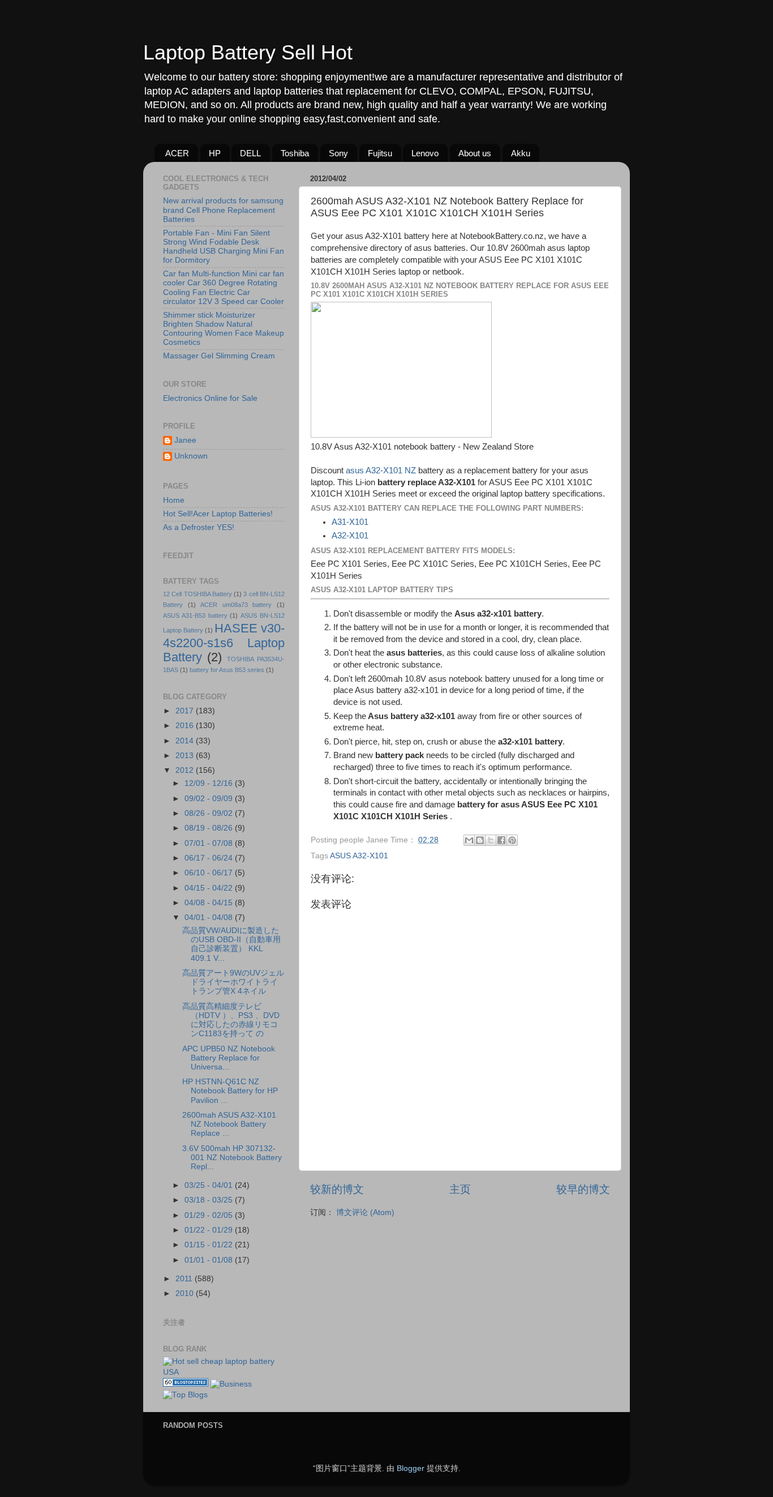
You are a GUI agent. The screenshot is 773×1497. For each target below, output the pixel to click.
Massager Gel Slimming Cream (219, 356)
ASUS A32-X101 (359, 856)
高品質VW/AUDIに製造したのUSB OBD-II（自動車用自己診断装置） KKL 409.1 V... (231, 944)
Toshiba (295, 153)
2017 (185, 711)
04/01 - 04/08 (209, 917)
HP (215, 153)
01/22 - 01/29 (209, 1230)
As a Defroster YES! (198, 527)
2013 (185, 755)
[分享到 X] (490, 840)
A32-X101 (350, 535)
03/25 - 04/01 (209, 1185)
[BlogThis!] (480, 840)
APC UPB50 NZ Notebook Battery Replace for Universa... (228, 1058)
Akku (520, 153)
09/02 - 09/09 (209, 798)
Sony (338, 153)
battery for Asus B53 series (227, 669)
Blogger (410, 1468)
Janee (185, 440)
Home (173, 500)
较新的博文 (337, 1189)
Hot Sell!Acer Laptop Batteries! (218, 514)
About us (474, 153)
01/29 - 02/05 (209, 1215)
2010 (185, 1293)
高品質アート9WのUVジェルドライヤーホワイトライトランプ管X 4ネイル (233, 982)
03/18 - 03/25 (209, 1200)
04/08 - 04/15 (209, 903)
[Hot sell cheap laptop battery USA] (224, 1372)
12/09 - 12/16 (209, 783)
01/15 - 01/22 (209, 1245)
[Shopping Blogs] (185, 1384)
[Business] (231, 1384)
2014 (185, 741)
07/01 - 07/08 (209, 843)
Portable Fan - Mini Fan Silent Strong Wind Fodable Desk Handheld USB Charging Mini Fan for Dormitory (223, 247)
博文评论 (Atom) (365, 1212)
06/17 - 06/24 (209, 858)
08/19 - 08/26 (209, 828)
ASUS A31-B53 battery (195, 615)
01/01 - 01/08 (209, 1260)
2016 (185, 725)
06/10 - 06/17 (209, 873)
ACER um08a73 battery (236, 604)
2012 (185, 770)
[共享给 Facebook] (501, 840)
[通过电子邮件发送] (469, 840)
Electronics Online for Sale (210, 398)
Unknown (191, 456)
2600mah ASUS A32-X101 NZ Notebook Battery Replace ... (229, 1124)
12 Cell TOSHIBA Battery (197, 594)
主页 (460, 1189)
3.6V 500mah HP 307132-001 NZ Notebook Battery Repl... (232, 1157)
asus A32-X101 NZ (381, 470)
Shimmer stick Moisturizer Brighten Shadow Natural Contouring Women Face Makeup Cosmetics (223, 329)
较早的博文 (583, 1189)
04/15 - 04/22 (209, 888)
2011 (185, 1278)
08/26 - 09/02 (209, 813)
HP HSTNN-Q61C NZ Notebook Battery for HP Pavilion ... (230, 1090)
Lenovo (425, 153)
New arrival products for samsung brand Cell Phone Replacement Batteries (223, 209)
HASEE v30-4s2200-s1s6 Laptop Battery (224, 643)
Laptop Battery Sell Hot (248, 52)
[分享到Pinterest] (512, 840)
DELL (250, 153)
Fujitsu (380, 153)
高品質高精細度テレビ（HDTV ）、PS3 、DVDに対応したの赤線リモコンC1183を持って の (231, 1020)
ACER (177, 153)
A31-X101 (350, 522)
